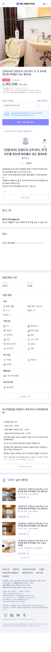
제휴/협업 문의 (27, 572)
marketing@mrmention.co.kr (24, 595)
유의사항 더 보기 (25, 466)
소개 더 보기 (25, 197)
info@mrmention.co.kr (15, 593)
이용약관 (16, 569)
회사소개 (6, 569)
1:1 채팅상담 (16, 583)
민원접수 (6, 576)
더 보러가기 (25, 557)
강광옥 (25, 163)
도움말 (41, 569)
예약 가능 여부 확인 (25, 122)
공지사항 (39, 572)
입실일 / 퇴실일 (7, 100)
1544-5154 (13, 581)
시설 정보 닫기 (25, 396)
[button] (46, 37)
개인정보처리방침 (29, 569)
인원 (42, 100)
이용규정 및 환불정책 (11, 572)
